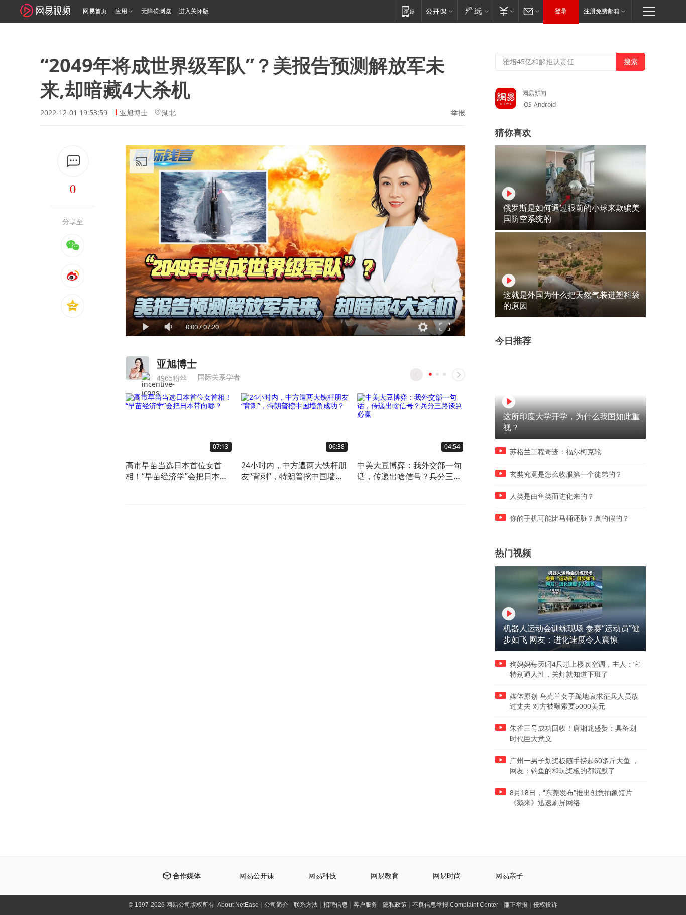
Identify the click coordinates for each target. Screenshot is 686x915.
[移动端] (408, 11)
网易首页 (95, 11)
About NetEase (238, 904)
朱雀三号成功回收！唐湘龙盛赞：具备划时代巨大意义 (573, 733)
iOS (527, 104)
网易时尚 (447, 876)
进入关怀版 (194, 11)
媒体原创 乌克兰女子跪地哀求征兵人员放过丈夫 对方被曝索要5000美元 (574, 701)
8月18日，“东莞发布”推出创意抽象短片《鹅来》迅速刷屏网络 (571, 798)
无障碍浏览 (156, 11)
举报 (458, 112)
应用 (121, 11)
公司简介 (276, 904)
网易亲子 (509, 876)
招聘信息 (335, 904)
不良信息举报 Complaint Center (455, 904)
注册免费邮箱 (602, 11)
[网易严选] (475, 11)
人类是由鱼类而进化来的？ (552, 496)
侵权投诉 (545, 904)
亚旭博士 (134, 112)
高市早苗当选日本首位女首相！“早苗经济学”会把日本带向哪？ (177, 471)
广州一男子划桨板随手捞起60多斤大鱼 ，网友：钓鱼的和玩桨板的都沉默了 (574, 766)
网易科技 (322, 876)
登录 (561, 11)
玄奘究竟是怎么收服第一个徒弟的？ (566, 474)
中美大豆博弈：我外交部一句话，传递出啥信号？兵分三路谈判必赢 (409, 471)
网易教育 (385, 876)
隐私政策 (395, 904)
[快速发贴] (73, 161)
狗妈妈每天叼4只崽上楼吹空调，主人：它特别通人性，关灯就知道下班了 (575, 669)
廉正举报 (516, 904)
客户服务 (365, 904)
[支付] (505, 11)
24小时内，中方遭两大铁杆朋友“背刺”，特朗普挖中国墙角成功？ (294, 471)
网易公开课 (256, 876)
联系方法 (306, 904)
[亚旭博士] (137, 368)
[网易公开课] (439, 11)
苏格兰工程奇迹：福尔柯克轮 (555, 452)
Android (545, 104)
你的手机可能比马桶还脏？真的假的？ (569, 518)
